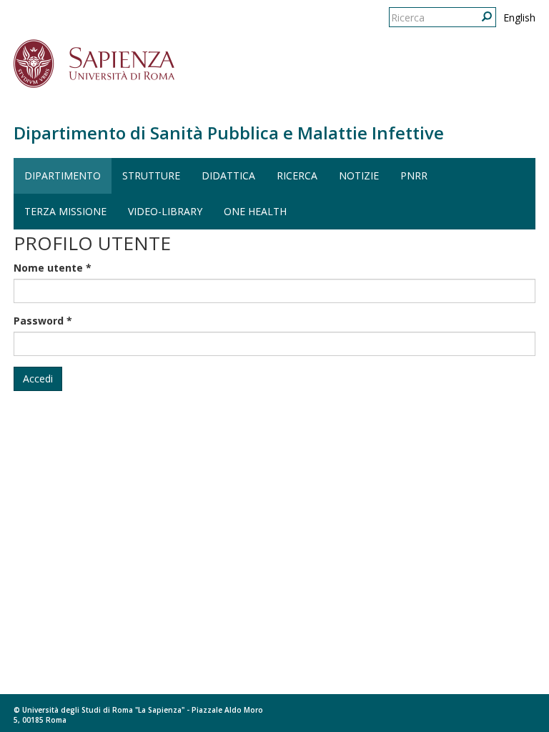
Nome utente (53, 267)
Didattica (228, 175)
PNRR (413, 175)
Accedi (38, 378)
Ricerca (297, 175)
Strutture (151, 175)
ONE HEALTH (255, 211)
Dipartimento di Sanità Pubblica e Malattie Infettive (229, 132)
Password (43, 320)
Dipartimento (62, 175)
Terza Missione (65, 211)
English (519, 17)
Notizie (359, 175)
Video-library (165, 211)
